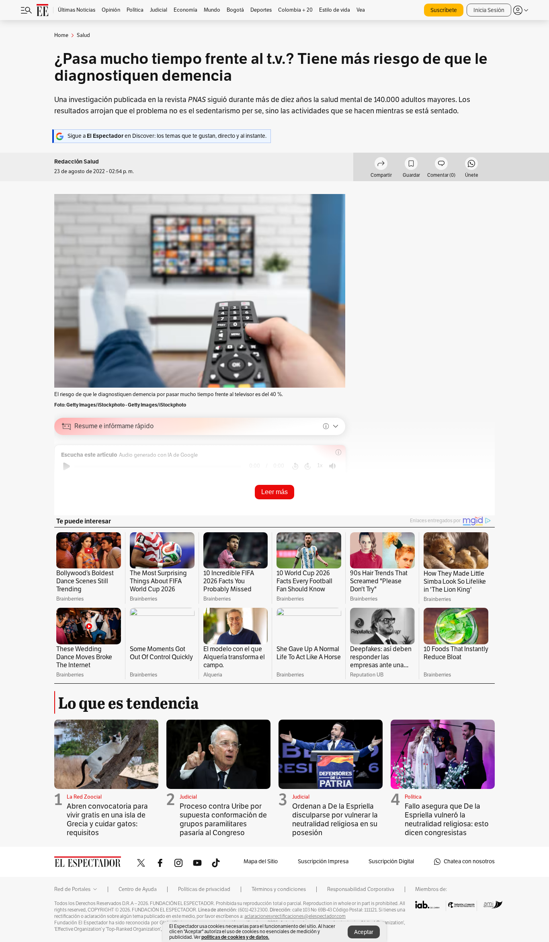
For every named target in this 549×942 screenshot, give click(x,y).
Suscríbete (443, 10)
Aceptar (363, 932)
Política (413, 797)
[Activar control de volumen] (332, 466)
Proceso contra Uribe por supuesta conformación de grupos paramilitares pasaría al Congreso (223, 819)
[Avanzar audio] (308, 466)
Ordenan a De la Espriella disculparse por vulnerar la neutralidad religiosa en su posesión (335, 819)
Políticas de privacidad (204, 889)
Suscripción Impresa (323, 861)
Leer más (274, 491)
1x (320, 465)
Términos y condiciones (279, 889)
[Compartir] (381, 164)
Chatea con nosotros (469, 861)
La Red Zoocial (84, 797)
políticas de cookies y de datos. (235, 937)
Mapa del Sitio (261, 861)
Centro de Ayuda (138, 889)
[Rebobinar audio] (295, 466)
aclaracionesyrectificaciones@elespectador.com (295, 916)
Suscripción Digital (391, 861)
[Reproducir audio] (66, 466)
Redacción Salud (76, 161)
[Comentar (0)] (441, 164)
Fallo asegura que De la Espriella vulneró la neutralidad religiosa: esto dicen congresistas (447, 819)
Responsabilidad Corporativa (360, 889)
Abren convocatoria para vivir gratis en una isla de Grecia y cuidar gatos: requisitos (107, 819)
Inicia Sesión (488, 10)
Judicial (188, 797)
